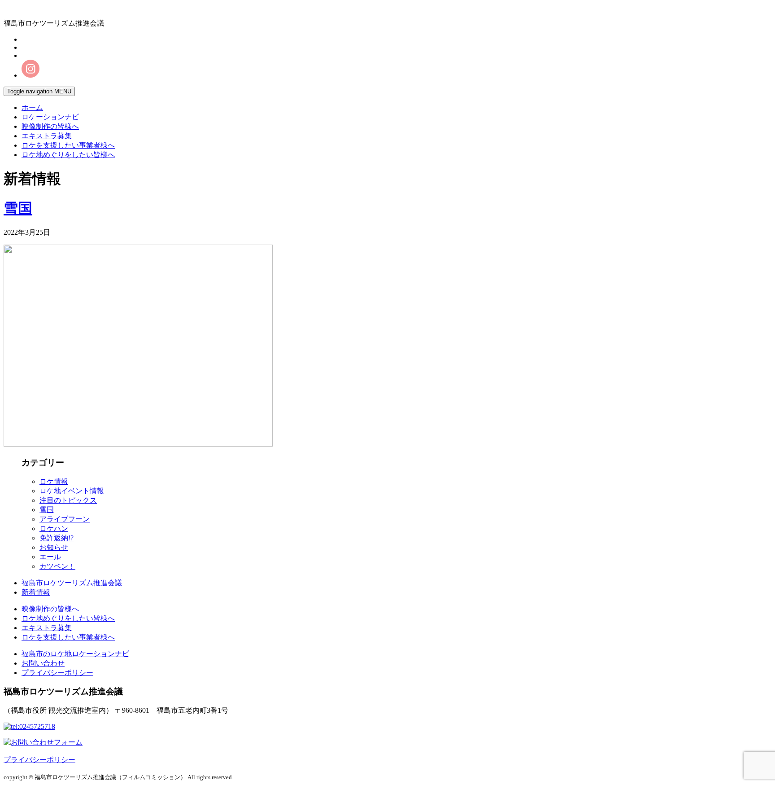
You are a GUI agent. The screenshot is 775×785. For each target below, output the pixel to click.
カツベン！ (57, 566)
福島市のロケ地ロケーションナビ (75, 654)
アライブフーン (64, 519)
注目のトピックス (68, 500)
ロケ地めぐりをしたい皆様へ (68, 154)
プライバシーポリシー (57, 672)
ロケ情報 (53, 481)
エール (50, 557)
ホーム (32, 107)
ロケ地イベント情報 (71, 491)
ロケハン (53, 528)
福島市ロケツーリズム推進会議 (72, 583)
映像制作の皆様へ (50, 126)
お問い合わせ (43, 663)
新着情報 (36, 592)
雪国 (18, 208)
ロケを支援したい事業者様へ (68, 145)
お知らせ (53, 547)
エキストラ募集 (47, 136)
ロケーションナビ (50, 117)
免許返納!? (56, 538)
